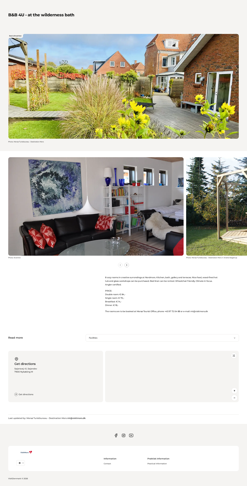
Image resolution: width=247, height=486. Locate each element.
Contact (107, 463)
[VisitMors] (24, 452)
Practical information (157, 463)
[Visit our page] (116, 435)
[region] (172, 376)
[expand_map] (234, 355)
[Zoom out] (234, 398)
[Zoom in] (234, 391)
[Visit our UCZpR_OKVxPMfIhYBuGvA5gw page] (131, 435)
